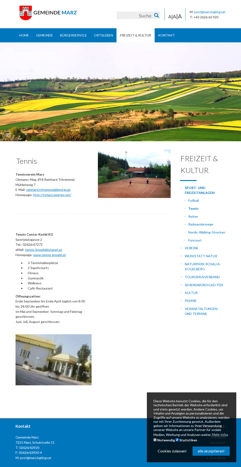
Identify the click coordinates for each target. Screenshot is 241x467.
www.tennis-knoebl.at (49, 255)
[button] (12, 91)
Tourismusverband (202, 277)
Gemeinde (44, 35)
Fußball (193, 200)
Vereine (191, 248)
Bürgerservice (73, 35)
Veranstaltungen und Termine (201, 311)
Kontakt (166, 35)
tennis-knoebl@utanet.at (43, 250)
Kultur (191, 293)
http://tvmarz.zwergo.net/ (52, 195)
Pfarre (191, 301)
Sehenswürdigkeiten (204, 285)
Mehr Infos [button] (220, 434)
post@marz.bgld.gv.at (209, 12)
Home (24, 35)
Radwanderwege (200, 224)
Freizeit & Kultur (135, 35)
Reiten (193, 216)
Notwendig (166, 440)
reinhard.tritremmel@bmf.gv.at (48, 190)
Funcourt (195, 240)
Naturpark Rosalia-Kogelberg (203, 266)
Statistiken (188, 440)
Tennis (193, 208)
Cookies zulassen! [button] (172, 451)
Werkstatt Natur (201, 256)
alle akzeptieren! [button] (211, 451)
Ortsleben (103, 35)
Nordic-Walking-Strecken (206, 232)
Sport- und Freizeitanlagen (200, 190)
